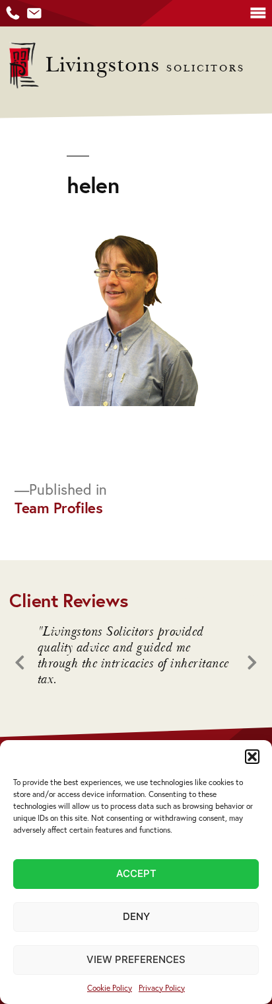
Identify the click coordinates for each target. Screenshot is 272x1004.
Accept (136, 873)
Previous (25, 662)
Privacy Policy (162, 988)
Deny (136, 916)
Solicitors (145, 68)
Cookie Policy (109, 988)
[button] (252, 756)
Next (247, 662)
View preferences (136, 959)
